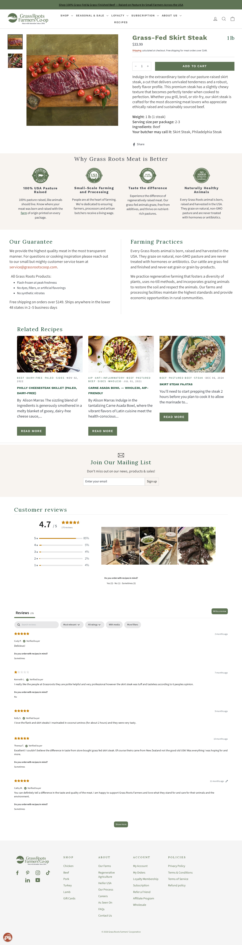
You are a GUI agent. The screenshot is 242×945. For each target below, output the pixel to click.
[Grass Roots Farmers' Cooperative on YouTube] (38, 880)
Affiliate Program (143, 898)
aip (90, 378)
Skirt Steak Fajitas (176, 384)
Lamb (67, 892)
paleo (49, 378)
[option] (72, 80)
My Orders (139, 873)
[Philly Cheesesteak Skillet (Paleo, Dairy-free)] (50, 354)
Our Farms (104, 866)
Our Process (105, 889)
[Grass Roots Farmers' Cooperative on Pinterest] (27, 873)
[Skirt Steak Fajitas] (192, 354)
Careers (103, 896)
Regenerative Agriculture (106, 875)
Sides (60, 378)
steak (198, 378)
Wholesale (139, 905)
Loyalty (118, 15)
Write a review (219, 611)
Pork (66, 879)
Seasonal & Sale (90, 15)
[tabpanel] (121, 726)
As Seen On (105, 902)
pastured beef (180, 378)
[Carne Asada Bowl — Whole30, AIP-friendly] (121, 354)
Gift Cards (69, 898)
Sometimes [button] (19, 658)
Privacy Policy (176, 866)
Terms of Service (178, 879)
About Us (170, 15)
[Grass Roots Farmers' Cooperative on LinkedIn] (27, 880)
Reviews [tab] (25, 613)
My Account (140, 866)
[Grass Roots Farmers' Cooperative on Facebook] (17, 873)
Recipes (121, 22)
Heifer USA (105, 883)
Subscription (143, 15)
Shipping (136, 50)
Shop (65, 15)
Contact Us (105, 916)
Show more (121, 824)
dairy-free (34, 378)
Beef (66, 873)
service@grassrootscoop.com (33, 267)
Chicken (68, 866)
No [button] (15, 697)
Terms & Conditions (180, 873)
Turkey (67, 885)
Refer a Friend (141, 892)
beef (20, 378)
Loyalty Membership (145, 879)
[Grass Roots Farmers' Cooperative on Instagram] (38, 873)
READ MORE (31, 431)
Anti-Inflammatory (110, 378)
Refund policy (176, 885)
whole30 (115, 381)
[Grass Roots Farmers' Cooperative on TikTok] (48, 873)
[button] (61, 538)
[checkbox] (114, 624)
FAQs (101, 909)
